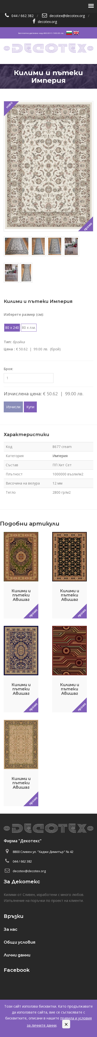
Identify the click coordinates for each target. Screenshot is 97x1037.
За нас (10, 929)
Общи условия (19, 942)
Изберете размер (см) (23, 314)
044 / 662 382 (22, 15)
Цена (9, 349)
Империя (60, 455)
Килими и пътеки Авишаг (21, 595)
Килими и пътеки (66, 92)
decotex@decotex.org (67, 15)
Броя (8, 368)
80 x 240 (12, 327)
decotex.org (47, 21)
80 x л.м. (29, 327)
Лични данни (17, 955)
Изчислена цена (22, 394)
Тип (7, 341)
